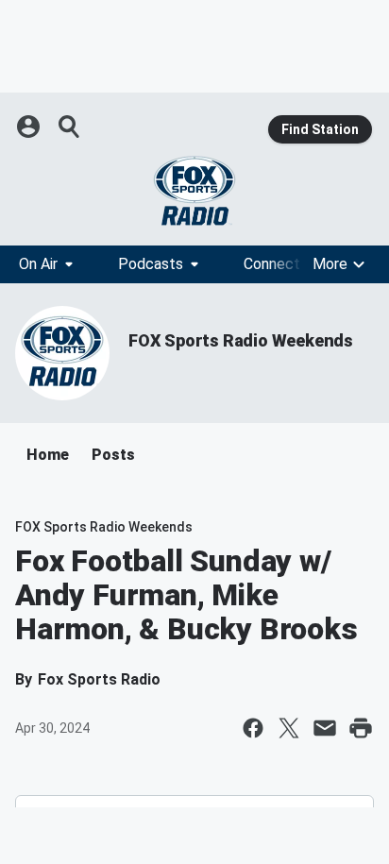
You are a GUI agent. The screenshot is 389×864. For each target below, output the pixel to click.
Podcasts (150, 264)
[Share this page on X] (289, 728)
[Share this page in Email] (325, 728)
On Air (38, 264)
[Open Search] (70, 126)
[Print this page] (360, 728)
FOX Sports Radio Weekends (240, 340)
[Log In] (30, 126)
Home (47, 455)
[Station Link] (194, 191)
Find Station (320, 129)
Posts (113, 455)
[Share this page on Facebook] (253, 728)
